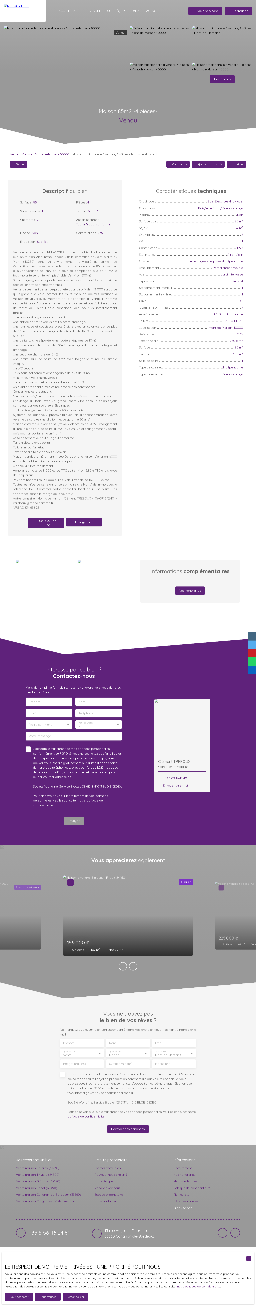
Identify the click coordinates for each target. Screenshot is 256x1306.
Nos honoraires (184, 1175)
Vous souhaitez (85, 722)
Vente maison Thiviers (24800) (38, 1175)
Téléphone (86, 713)
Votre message (40, 736)
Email (32, 713)
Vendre (95, 11)
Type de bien (115, 1051)
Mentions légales (185, 1181)
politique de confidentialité (86, 1116)
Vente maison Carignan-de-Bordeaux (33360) (48, 1194)
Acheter (79, 11)
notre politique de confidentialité (198, 1286)
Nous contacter (105, 1201)
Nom (82, 702)
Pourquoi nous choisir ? (111, 1175)
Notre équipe (104, 1181)
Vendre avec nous (107, 1188)
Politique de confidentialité (191, 1188)
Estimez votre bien (108, 1168)
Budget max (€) (74, 1064)
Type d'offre (69, 1051)
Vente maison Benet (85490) (36, 1188)
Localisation (161, 1051)
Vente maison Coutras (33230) (37, 1168)
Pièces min (162, 1064)
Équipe (121, 11)
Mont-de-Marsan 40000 (52, 154)
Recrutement (182, 1168)
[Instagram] (235, 1233)
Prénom (34, 702)
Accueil (64, 11)
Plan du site (181, 1194)
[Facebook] (222, 1233)
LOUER (108, 11)
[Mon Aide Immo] (23, 11)
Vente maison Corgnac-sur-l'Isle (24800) (45, 1201)
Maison (27, 154)
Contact (136, 11)
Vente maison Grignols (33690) (38, 1181)
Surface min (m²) (121, 1064)
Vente (14, 154)
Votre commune (40, 725)
